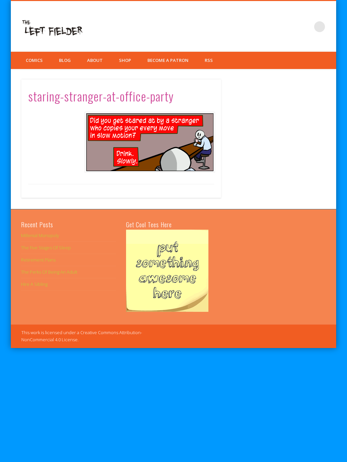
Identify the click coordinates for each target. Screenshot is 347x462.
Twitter (291, 26)
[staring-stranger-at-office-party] (149, 142)
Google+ (305, 26)
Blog (65, 60)
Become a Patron (167, 60)
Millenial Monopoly (40, 235)
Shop (125, 60)
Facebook (277, 26)
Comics (34, 60)
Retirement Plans (38, 260)
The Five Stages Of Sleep (46, 248)
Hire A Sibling (34, 284)
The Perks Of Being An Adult (49, 272)
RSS (209, 60)
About (95, 60)
